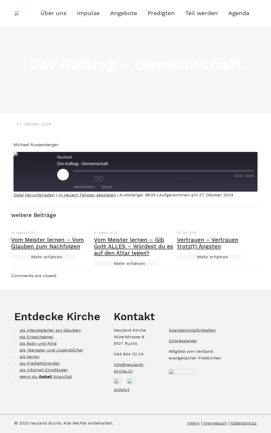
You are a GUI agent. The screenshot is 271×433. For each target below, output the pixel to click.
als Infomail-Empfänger (44, 369)
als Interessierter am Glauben (50, 330)
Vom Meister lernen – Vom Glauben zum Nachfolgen (47, 243)
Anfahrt (121, 389)
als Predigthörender (40, 363)
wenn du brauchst (46, 376)
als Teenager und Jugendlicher (51, 350)
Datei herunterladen (34, 194)
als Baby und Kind (38, 343)
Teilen (106, 187)
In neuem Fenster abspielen (87, 194)
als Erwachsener (36, 336)
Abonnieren (84, 187)
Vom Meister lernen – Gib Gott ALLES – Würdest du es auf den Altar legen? (133, 246)
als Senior (30, 356)
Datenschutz (244, 423)
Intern (193, 423)
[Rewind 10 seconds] (89, 178)
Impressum (215, 423)
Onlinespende (183, 340)
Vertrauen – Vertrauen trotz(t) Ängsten (207, 243)
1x (98, 179)
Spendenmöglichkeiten (192, 330)
